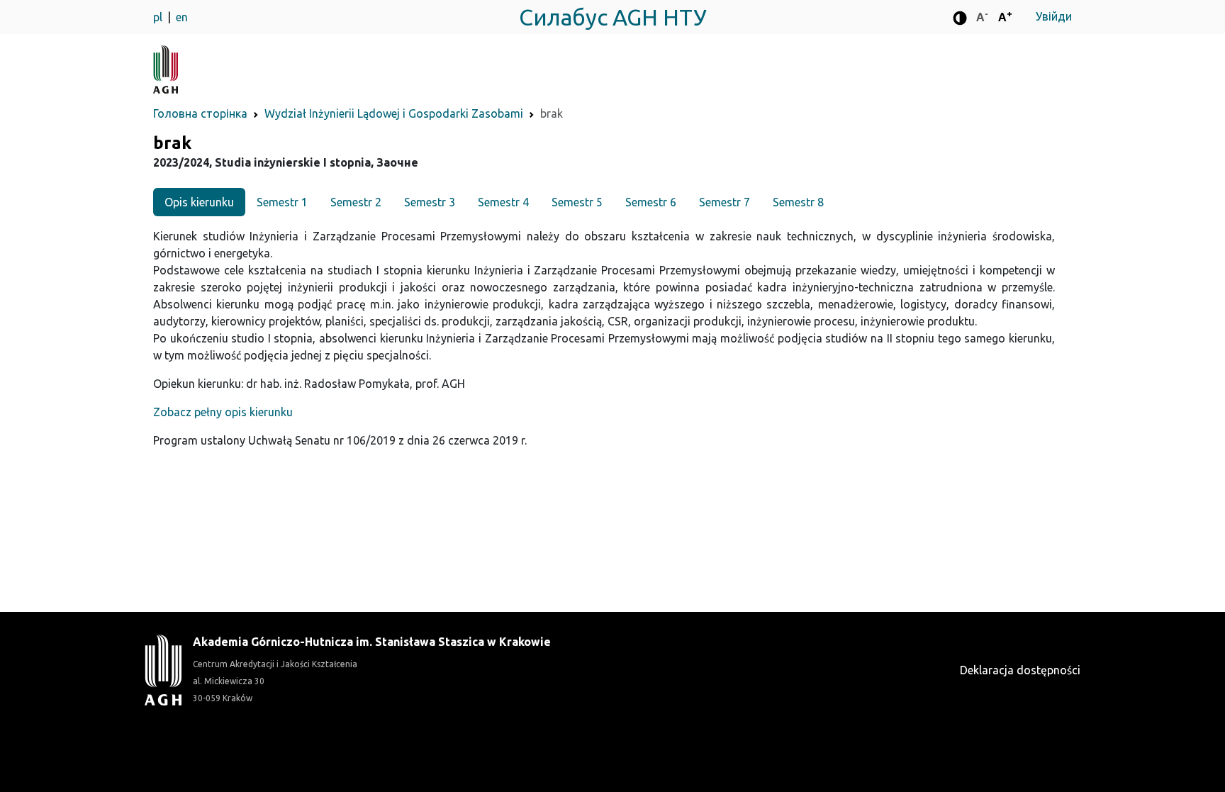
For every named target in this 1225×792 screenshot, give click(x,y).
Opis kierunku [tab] (199, 202)
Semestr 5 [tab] (577, 202)
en (182, 17)
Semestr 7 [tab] (724, 202)
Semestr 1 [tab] (282, 202)
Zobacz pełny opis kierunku (223, 412)
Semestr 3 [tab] (429, 202)
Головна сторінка (200, 113)
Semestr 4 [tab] (503, 202)
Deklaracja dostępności (1020, 670)
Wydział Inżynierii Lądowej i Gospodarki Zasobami (393, 113)
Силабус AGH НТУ (613, 17)
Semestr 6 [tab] (650, 202)
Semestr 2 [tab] (355, 202)
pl (159, 17)
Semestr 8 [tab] (798, 202)
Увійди (1054, 16)
